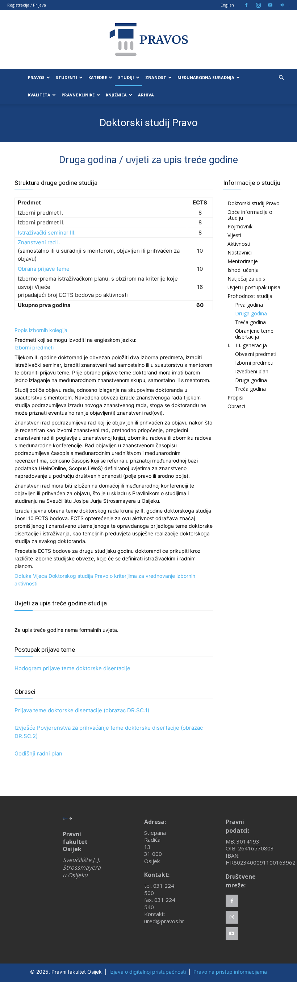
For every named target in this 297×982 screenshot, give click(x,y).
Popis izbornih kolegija (40, 330)
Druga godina (251, 313)
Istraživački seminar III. (47, 232)
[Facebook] (246, 5)
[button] (281, 77)
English (227, 5)
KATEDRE (97, 77)
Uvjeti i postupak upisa (253, 287)
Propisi (235, 397)
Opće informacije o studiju (249, 214)
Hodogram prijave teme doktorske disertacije (72, 668)
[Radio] (282, 5)
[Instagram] (258, 5)
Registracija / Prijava (26, 5)
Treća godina (250, 322)
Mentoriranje (242, 261)
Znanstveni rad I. (39, 242)
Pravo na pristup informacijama (230, 972)
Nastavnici (239, 252)
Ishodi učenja (243, 269)
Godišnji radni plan (38, 753)
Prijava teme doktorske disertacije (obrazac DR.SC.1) (81, 710)
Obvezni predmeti (255, 354)
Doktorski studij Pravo (253, 203)
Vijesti (234, 235)
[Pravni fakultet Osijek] (148, 39)
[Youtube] (270, 5)
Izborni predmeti (34, 347)
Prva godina (249, 304)
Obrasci (236, 406)
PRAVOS (36, 77)
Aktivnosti (238, 243)
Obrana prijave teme (44, 268)
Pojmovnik (239, 226)
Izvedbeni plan (251, 371)
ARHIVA (146, 95)
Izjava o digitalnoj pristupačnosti (147, 972)
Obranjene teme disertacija (254, 333)
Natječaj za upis (246, 278)
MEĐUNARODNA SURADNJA (205, 77)
